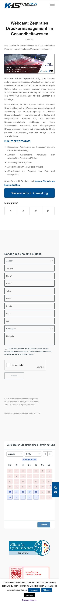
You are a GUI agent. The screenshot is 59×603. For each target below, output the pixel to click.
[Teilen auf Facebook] (11, 211)
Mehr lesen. (29, 595)
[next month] (49, 453)
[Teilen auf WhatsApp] (36, 211)
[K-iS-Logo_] (24, 5)
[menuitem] (51, 5)
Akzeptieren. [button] (34, 590)
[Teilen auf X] (23, 211)
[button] (10, 492)
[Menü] (51, 5)
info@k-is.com (29, 404)
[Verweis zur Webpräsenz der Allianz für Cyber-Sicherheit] (29, 555)
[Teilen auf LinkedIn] (48, 211)
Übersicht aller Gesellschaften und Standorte (22, 413)
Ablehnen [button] (46, 590)
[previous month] (45, 453)
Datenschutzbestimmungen (15, 351)
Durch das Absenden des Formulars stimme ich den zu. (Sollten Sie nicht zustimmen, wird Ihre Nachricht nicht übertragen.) (27, 351)
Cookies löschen (29, 599)
